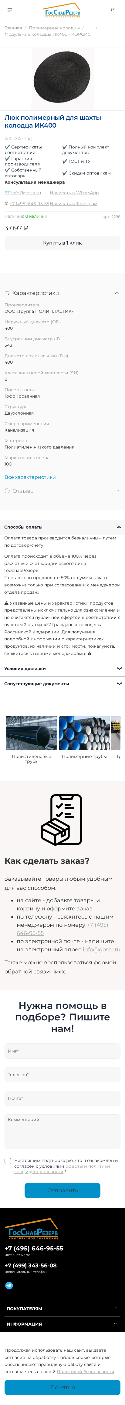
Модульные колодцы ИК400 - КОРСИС (48, 34)
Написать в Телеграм (73, 203)
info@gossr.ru (26, 192)
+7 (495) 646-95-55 (29, 203)
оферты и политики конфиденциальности (62, 1168)
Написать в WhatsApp (74, 192)
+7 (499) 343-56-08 (31, 1265)
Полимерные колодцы (54, 28)
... (90, 27)
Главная (13, 28)
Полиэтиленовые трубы (31, 759)
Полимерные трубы (84, 756)
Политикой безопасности (85, 1371)
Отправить (62, 1190)
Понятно (62, 1387)
